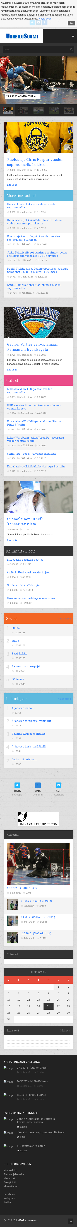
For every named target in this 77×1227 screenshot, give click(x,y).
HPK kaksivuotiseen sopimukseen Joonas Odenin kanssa (34, 407)
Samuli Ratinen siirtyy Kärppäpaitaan (31, 453)
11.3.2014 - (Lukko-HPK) (31, 1094)
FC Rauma (18, 679)
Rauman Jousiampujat (26, 666)
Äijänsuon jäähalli (23, 708)
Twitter (7, 1202)
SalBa (15, 640)
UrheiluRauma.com (25, 1220)
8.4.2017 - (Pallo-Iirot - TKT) (38, 917)
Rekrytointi (10, 1182)
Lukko (16, 628)
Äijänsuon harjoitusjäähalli (29, 746)
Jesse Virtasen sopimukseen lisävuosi (41, 1132)
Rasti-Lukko (19, 653)
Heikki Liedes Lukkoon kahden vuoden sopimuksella (32, 205)
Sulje (71, 23)
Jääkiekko (26, 1072)
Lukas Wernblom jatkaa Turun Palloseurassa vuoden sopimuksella (35, 439)
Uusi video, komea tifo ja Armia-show (31, 598)
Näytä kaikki (64, 618)
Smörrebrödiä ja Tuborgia (23, 585)
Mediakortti (10, 1178)
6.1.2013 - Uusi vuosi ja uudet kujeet (28, 572)
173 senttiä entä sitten (31, 1146)
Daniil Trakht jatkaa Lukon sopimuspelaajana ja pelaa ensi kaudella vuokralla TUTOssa (37, 270)
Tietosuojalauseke (14, 1174)
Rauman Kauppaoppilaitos (28, 733)
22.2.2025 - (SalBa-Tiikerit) (23, 888)
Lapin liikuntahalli (24, 759)
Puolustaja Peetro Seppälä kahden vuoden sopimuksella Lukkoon (33, 238)
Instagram (9, 1198)
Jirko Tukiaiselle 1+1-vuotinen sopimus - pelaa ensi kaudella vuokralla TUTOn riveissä (37, 254)
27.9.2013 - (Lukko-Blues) (32, 1067)
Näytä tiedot (45, 18)
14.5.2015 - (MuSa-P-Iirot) (36, 933)
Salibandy (15, 892)
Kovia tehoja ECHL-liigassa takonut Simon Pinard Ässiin (34, 423)
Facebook (9, 1194)
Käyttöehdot (10, 1170)
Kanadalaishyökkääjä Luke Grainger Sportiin (36, 466)
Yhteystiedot (11, 1186)
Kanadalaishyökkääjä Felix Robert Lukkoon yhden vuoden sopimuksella (35, 221)
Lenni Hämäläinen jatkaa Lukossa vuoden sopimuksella (34, 286)
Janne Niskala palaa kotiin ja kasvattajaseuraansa (36, 1120)
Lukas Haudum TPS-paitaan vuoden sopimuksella (29, 390)
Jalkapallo (29, 921)
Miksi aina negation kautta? (25, 559)
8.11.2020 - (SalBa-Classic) (36, 901)
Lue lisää (12, 184)
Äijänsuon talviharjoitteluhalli (31, 721)
